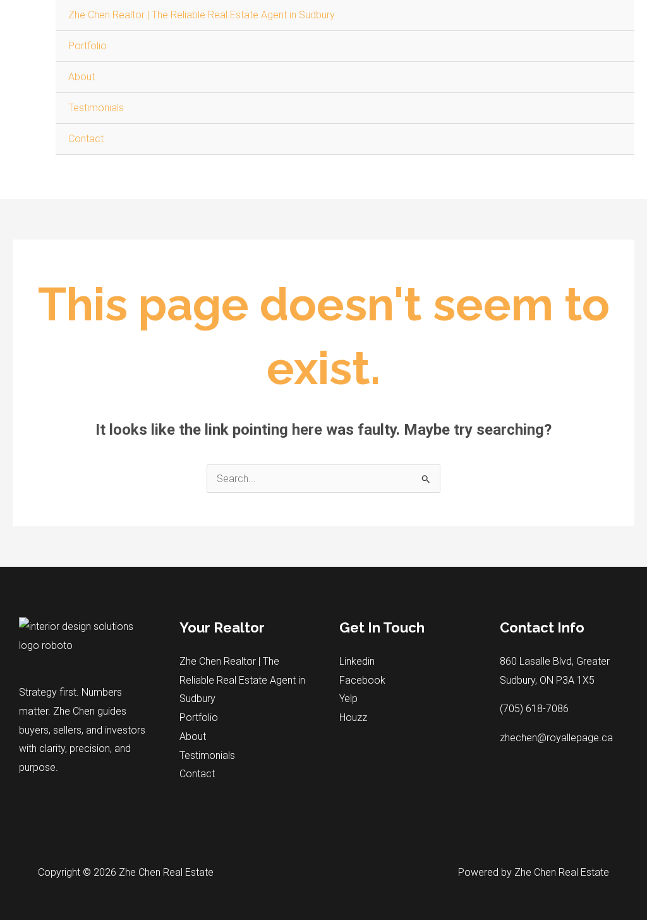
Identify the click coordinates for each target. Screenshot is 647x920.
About (81, 77)
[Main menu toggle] (620, 169)
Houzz (353, 717)
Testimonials (96, 108)
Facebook (362, 680)
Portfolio (87, 46)
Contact (86, 139)
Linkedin (357, 661)
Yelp (348, 699)
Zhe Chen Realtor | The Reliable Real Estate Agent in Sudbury (201, 15)
